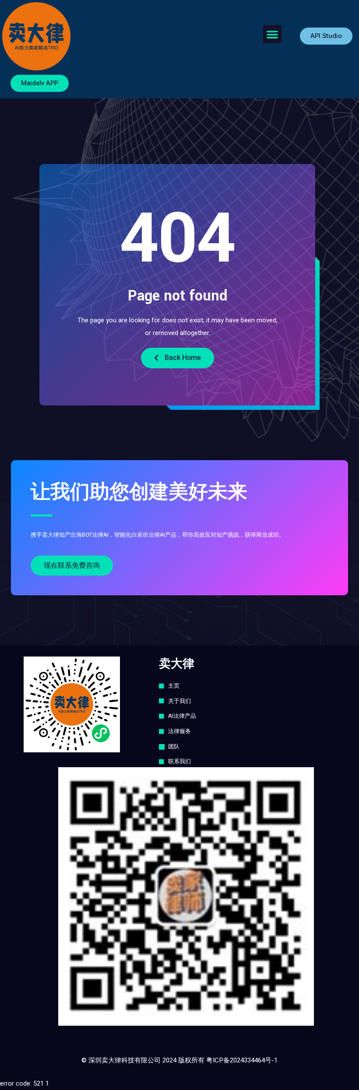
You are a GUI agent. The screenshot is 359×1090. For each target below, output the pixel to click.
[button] (272, 34)
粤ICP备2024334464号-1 (242, 1060)
